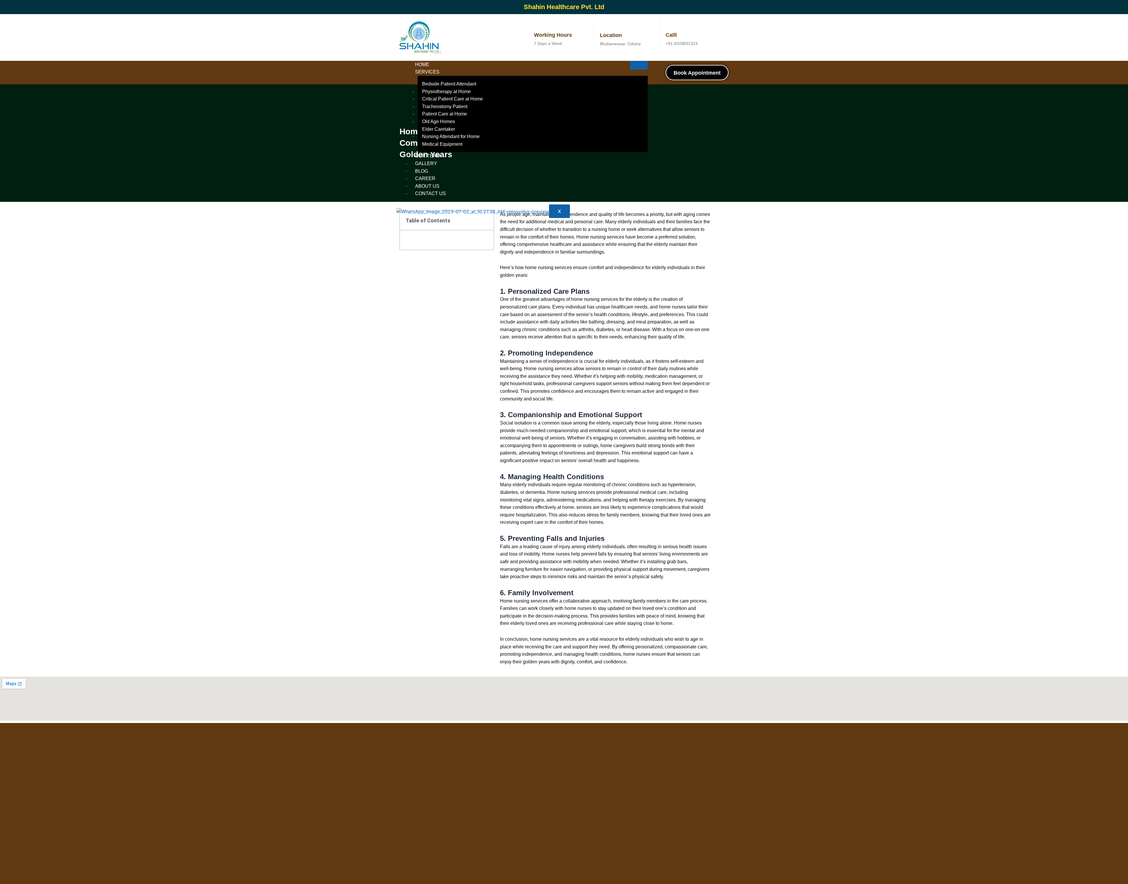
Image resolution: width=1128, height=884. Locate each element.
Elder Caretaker (438, 129)
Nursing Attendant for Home (451, 136)
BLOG (421, 171)
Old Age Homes (438, 121)
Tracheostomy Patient (444, 106)
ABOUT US (427, 186)
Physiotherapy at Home (446, 91)
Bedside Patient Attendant (449, 83)
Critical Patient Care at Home (452, 98)
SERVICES (427, 71)
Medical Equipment (442, 144)
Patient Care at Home (444, 113)
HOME (422, 64)
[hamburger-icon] (639, 65)
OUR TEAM (427, 155)
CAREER (425, 178)
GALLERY (426, 163)
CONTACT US (430, 193)
